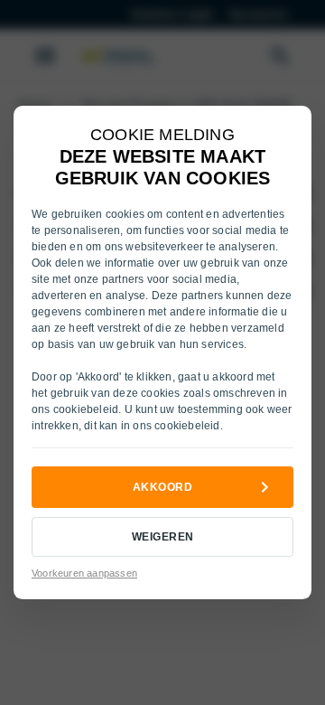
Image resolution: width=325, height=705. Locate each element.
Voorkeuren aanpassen (84, 573)
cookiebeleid (85, 409)
